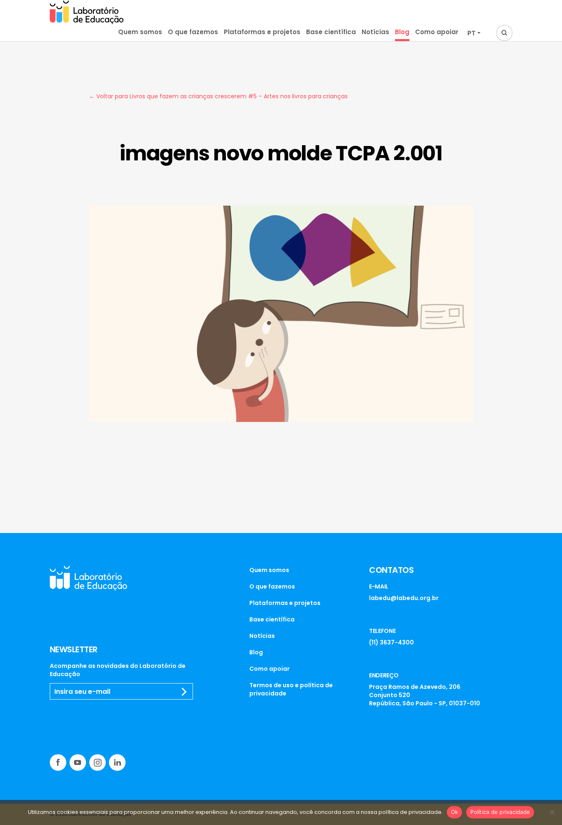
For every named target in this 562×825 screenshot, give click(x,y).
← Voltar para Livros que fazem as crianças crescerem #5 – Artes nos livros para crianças (218, 96)
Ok (454, 812)
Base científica (331, 32)
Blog (402, 32)
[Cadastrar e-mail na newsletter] (184, 692)
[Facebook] (58, 762)
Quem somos (140, 32)
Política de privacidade (500, 812)
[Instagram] (97, 762)
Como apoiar (436, 32)
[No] (552, 812)
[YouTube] (78, 762)
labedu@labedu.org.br (404, 598)
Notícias (375, 32)
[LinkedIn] (117, 762)
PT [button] (471, 33)
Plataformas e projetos (262, 32)
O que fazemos (193, 32)
